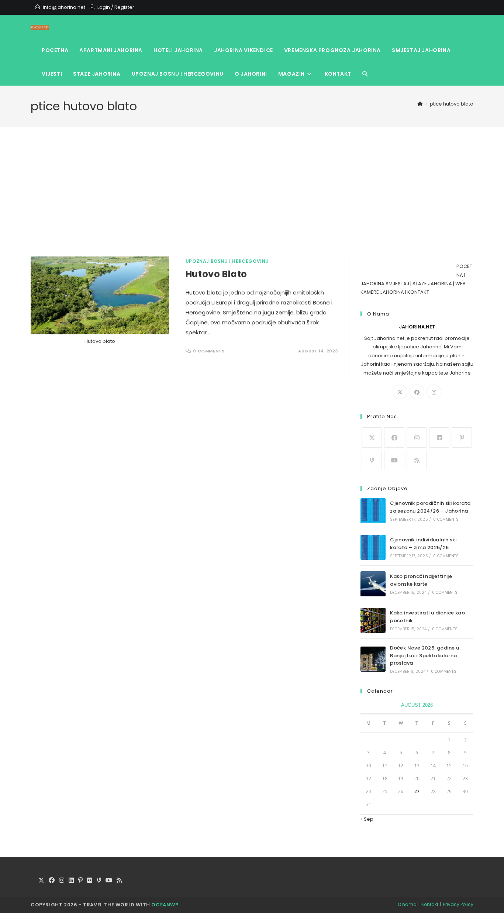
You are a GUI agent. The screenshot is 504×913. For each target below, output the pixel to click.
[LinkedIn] (439, 437)
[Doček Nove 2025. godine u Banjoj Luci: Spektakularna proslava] (373, 659)
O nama (407, 904)
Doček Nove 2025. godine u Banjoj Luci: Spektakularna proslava (424, 655)
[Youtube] (394, 460)
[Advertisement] (252, 201)
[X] (400, 392)
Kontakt (429, 904)
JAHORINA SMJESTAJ (384, 283)
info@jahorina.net (64, 7)
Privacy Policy (458, 904)
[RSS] (417, 460)
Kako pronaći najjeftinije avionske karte (421, 580)
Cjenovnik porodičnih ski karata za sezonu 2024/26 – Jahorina (430, 507)
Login (103, 7)
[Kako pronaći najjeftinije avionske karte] (373, 583)
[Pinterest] (462, 437)
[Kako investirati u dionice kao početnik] (373, 620)
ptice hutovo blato (451, 103)
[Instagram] (434, 392)
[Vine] (372, 460)
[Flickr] (89, 880)
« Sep (366, 819)
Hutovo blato (216, 274)
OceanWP (164, 904)
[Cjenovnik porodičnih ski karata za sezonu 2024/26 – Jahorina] (373, 510)
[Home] (420, 103)
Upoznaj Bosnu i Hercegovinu (227, 261)
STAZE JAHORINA (432, 283)
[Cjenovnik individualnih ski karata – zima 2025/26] (373, 547)
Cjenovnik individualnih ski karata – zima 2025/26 (423, 543)
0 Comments (208, 351)
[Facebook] (417, 392)
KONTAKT (418, 292)
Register (124, 7)
